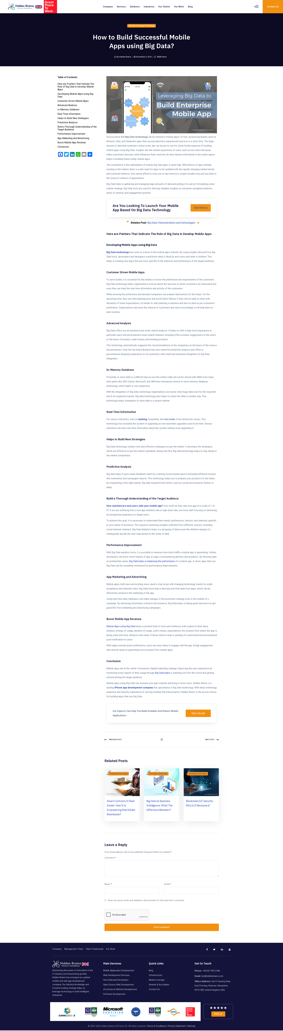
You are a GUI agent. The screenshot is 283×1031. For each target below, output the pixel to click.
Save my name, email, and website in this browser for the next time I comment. (146, 900)
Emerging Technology (145, 26)
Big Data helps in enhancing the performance (152, 561)
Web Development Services (116, 975)
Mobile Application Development (118, 970)
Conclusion (63, 146)
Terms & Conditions (156, 1026)
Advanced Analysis (67, 105)
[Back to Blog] (161, 739)
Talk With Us (201, 207)
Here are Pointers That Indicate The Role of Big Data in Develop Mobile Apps (75, 86)
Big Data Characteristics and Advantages (171, 222)
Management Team (73, 949)
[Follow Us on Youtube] (227, 950)
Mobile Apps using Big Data (120, 626)
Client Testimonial (94, 949)
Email (167, 884)
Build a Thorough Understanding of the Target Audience (77, 128)
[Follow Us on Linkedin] (219, 950)
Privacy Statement (177, 1026)
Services (121, 6)
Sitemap (191, 1026)
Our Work (179, 6)
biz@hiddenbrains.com (212, 976)
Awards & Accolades (159, 984)
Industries (149, 6)
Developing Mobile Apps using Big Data (75, 95)
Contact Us (154, 989)
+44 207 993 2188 (211, 970)
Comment (110, 857)
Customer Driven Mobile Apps (73, 101)
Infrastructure (155, 975)
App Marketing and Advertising (73, 138)
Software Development (114, 994)
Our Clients (164, 6)
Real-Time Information (68, 114)
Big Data (132, 26)
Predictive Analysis (67, 122)
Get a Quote (198, 713)
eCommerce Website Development (120, 989)
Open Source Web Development (118, 984)
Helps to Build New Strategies (73, 118)
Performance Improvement (71, 133)
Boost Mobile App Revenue (71, 142)
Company (108, 6)
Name (108, 884)
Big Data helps (162, 672)
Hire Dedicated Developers (116, 980)
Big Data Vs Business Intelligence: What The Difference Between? (159, 805)
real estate (169, 419)
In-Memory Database (68, 109)
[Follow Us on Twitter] (211, 950)
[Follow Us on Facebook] (204, 950)
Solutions (135, 6)
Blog (190, 6)
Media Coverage (156, 980)
